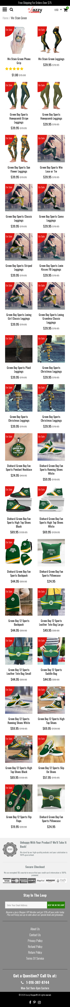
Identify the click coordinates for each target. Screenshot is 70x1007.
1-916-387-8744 (37, 982)
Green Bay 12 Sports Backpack (18, 623)
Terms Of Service (35, 958)
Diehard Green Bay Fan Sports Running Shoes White (51, 469)
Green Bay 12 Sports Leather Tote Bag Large (51, 623)
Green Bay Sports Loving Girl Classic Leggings (18, 317)
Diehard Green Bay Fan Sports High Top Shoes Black (19, 522)
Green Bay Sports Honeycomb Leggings (51, 116)
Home (5, 18)
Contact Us (35, 935)
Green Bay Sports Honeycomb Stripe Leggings (18, 118)
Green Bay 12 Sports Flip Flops (18, 819)
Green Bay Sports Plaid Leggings (19, 370)
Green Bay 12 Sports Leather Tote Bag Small (19, 672)
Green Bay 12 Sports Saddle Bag (51, 672)
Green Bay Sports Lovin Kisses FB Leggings (51, 268)
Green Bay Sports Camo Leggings (51, 218)
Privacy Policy (35, 940)
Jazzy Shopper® (32, 994)
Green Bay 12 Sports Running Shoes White (19, 721)
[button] (14, 68)
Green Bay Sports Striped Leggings (19, 268)
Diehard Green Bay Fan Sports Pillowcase (51, 573)
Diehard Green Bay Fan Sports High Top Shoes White (51, 522)
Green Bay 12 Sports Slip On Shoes (51, 770)
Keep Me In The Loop (56, 905)
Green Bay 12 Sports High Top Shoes (51, 721)
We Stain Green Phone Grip (18, 61)
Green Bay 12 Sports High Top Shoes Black (18, 770)
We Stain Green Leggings (51, 59)
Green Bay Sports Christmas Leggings (51, 370)
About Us (35, 929)
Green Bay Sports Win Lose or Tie (51, 169)
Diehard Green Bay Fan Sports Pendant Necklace (19, 468)
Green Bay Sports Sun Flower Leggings (19, 169)
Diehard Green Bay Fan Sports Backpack (19, 573)
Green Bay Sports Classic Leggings (19, 218)
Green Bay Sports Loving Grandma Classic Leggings (51, 318)
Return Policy (35, 952)
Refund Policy (35, 946)
